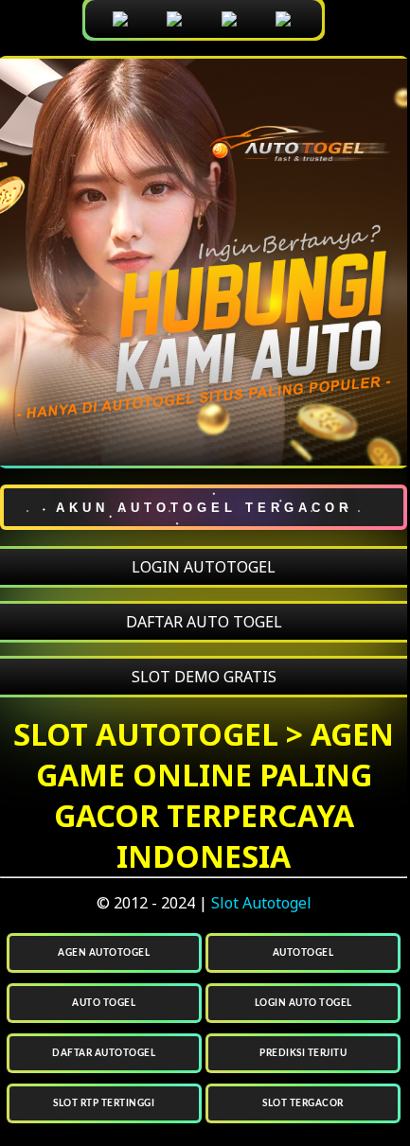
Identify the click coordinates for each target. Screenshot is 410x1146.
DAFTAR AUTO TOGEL (204, 621)
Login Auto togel (303, 1003)
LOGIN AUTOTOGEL (204, 566)
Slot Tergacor (303, 1103)
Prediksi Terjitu (303, 1053)
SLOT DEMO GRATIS (204, 676)
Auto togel (103, 1003)
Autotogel (303, 953)
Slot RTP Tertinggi (103, 1103)
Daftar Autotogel (103, 1053)
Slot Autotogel (261, 902)
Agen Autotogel (104, 953)
